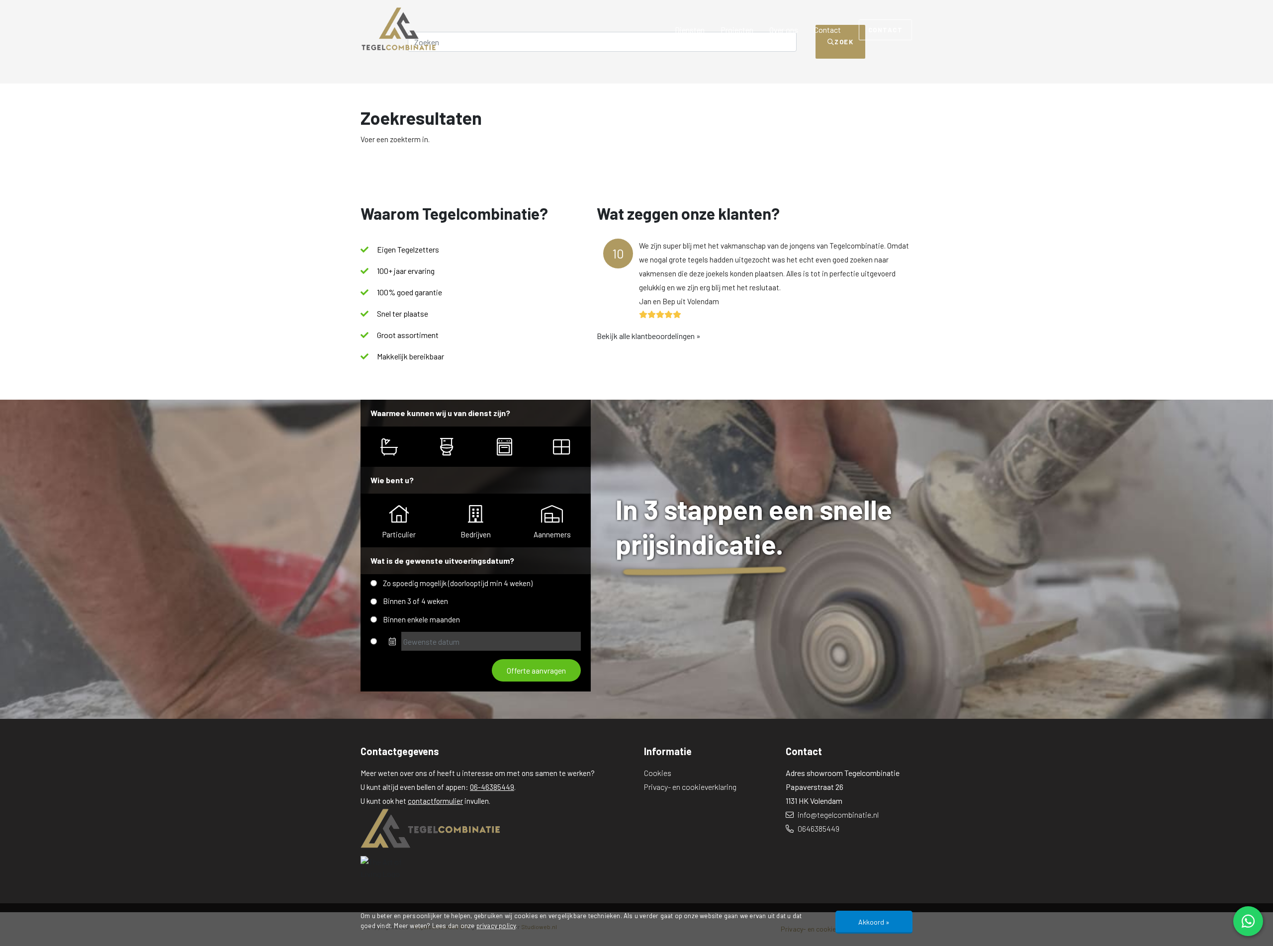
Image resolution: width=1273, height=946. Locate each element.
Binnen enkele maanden (421, 619)
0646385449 (817, 828)
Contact (827, 29)
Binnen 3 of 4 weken (415, 601)
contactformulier (435, 800)
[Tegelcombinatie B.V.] (495, 828)
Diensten (690, 29)
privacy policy (496, 926)
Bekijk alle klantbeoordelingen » (649, 336)
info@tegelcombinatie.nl (837, 814)
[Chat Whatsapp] (1248, 921)
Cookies (657, 772)
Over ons (783, 29)
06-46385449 (492, 786)
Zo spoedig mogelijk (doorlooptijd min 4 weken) (458, 583)
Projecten (737, 29)
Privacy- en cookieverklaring (690, 786)
